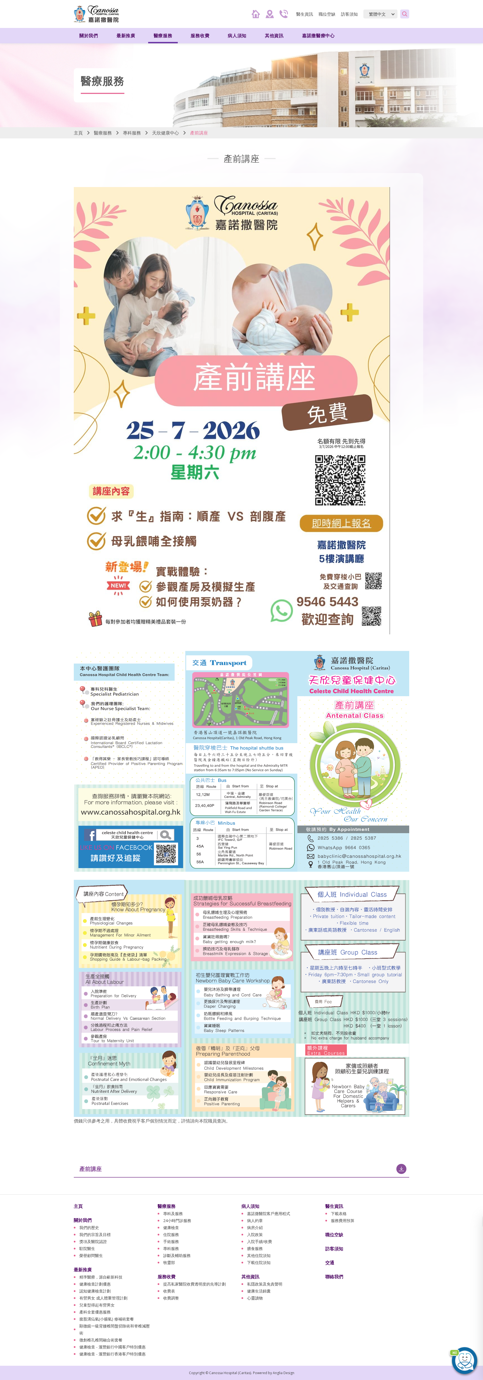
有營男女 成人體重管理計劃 (103, 1298)
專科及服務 (173, 1213)
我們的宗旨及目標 (95, 1234)
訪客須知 (349, 14)
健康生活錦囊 (259, 1291)
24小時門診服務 (177, 1220)
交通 (329, 1263)
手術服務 (171, 1241)
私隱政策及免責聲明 (264, 1284)
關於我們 (83, 1220)
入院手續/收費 (259, 1241)
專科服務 (132, 133)
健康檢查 (171, 1227)
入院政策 (255, 1234)
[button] (463, 1360)
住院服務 (171, 1234)
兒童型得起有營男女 (97, 1305)
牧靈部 (169, 1262)
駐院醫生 (87, 1248)
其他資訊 (250, 1276)
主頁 (78, 133)
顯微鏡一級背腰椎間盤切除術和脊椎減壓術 (114, 1329)
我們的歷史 (89, 1227)
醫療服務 (103, 133)
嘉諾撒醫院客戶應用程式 (268, 1213)
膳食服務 (255, 1248)
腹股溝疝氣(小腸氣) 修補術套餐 (106, 1319)
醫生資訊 (334, 1206)
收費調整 (171, 1298)
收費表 (169, 1291)
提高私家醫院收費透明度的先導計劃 (194, 1284)
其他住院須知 (259, 1255)
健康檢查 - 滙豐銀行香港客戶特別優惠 (112, 1354)
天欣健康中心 (165, 133)
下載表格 (339, 1213)
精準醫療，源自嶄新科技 (100, 1277)
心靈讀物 (255, 1298)
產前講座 (90, 1169)
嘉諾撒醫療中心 (318, 35)
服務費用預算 (342, 1220)
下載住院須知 (259, 1262)
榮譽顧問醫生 (91, 1255)
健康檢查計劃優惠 (95, 1284)
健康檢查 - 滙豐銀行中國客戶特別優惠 (112, 1347)
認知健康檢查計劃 (95, 1291)
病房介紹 (255, 1227)
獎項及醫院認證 (93, 1241)
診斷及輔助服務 (177, 1255)
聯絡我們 (334, 1276)
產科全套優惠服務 (95, 1312)
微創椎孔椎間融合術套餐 (100, 1340)
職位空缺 (327, 14)
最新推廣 (83, 1269)
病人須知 (250, 1206)
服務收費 (167, 1276)
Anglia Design (283, 1372)
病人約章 (255, 1220)
